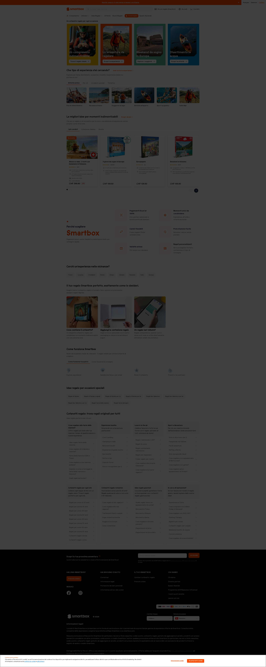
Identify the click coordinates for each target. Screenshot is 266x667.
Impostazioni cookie (177, 661)
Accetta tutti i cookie (195, 661)
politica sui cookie (30, 661)
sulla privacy (40, 661)
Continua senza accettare (11, 657)
